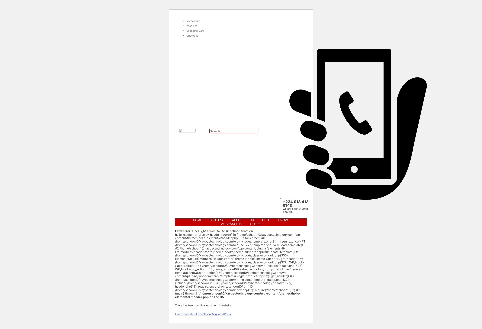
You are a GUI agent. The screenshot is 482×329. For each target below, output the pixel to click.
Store (255, 224)
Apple (237, 220)
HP (253, 220)
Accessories (232, 224)
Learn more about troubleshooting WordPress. (203, 314)
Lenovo (283, 220)
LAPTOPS (216, 220)
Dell (266, 220)
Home (197, 220)
